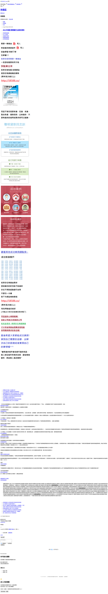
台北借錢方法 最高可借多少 (9, 397)
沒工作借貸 (5, 34)
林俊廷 (3, 10)
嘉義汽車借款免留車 (5, 454)
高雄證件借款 (6, 36)
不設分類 (11, 19)
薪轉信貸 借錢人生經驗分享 (9, 390)
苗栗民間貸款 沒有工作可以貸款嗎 (10, 400)
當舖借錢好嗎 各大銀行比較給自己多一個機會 (13, 393)
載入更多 (2, 537)
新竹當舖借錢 (3, 433)
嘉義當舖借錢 (6, 37)
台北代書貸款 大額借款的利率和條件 (11, 391)
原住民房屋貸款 (4, 472)
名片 (4, 24)
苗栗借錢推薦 (3, 480)
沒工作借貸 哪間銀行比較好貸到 (13, 30)
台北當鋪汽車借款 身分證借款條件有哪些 (12, 509)
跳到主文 (2, 13)
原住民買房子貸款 (4, 436)
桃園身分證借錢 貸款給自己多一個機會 (11, 511)
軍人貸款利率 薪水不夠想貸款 (9, 512)
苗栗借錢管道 (6, 39)
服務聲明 (66, 576)
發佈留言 (2, 544)
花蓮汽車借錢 (3, 464)
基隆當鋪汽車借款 (4, 405)
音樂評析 (10, 532)
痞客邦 (10, 529)
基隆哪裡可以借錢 (4, 478)
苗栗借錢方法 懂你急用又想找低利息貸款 (12, 396)
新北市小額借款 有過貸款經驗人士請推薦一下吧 (13, 505)
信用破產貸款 (3, 442)
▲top (1, 534)
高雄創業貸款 (3, 411)
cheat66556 (2, 522)
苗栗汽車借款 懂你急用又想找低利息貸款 (12, 399)
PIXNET (44, 576)
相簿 (4, 21)
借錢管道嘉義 (6, 33)
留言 (13, 529)
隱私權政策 (61, 576)
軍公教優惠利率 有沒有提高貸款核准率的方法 (13, 394)
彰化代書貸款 (3, 419)
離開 (7, 591)
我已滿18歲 (3, 591)
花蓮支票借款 (3, 425)
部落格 (4, 23)
